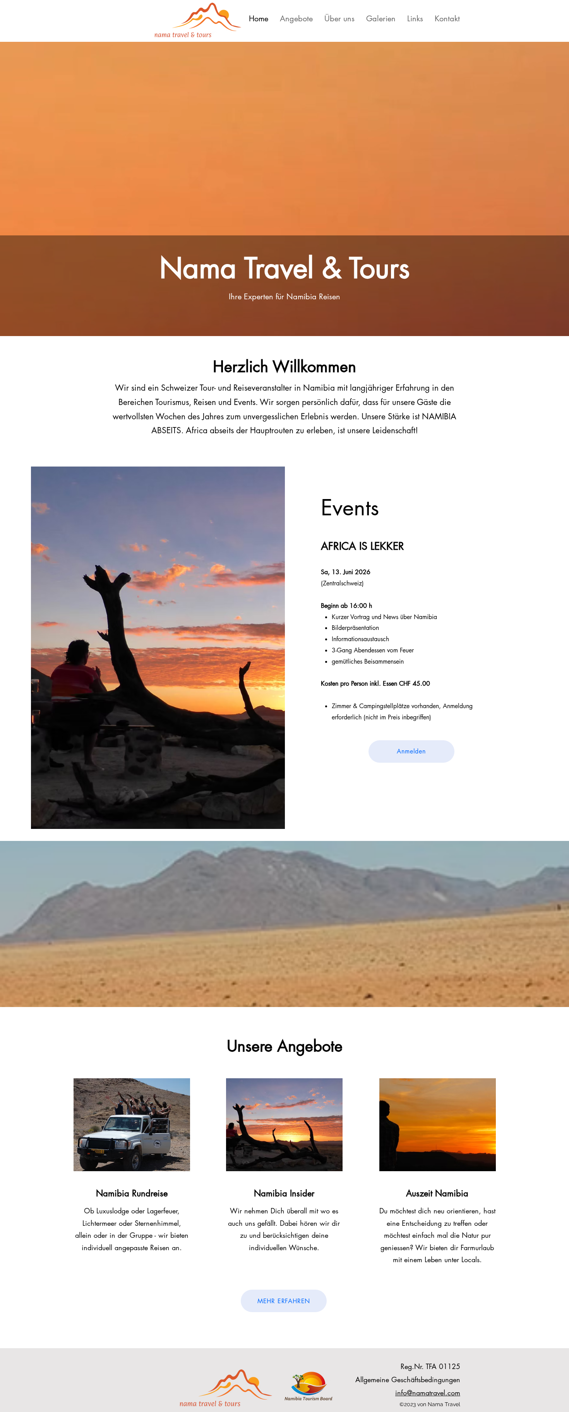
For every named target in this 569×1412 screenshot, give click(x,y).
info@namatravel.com (427, 1392)
